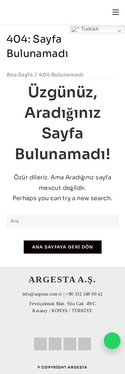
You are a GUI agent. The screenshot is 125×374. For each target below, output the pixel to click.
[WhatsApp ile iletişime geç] (112, 340)
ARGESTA (78, 367)
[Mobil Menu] (116, 12)
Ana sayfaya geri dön (62, 247)
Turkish (89, 29)
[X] (40, 343)
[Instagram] (69, 343)
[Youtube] (84, 343)
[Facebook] (55, 343)
